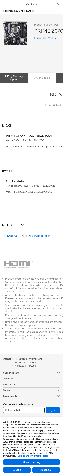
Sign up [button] (52, 410)
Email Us (12, 235)
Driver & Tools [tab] (42, 77)
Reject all (16, 469)
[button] (4, 3)
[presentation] (3, 236)
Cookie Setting (31, 462)
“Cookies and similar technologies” (33, 456)
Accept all (46, 469)
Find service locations (39, 235)
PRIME (35, 362)
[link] (31, 4)
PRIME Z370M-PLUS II (18, 11)
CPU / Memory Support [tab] (14, 78)
